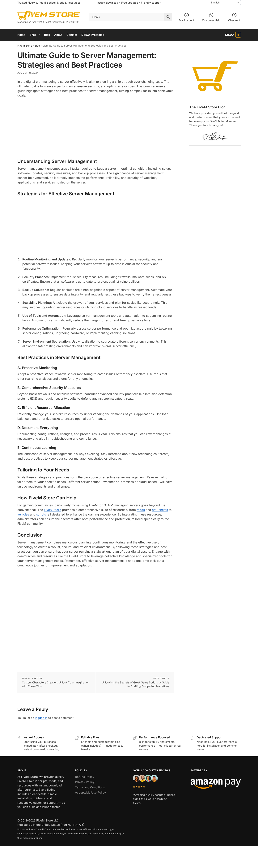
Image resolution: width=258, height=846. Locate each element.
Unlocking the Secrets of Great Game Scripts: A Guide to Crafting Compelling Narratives (135, 684)
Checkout (234, 20)
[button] (233, 35)
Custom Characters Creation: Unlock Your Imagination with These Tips (55, 684)
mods (141, 510)
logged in (41, 718)
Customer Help (211, 20)
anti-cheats (160, 510)
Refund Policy (84, 777)
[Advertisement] (95, 128)
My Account (186, 20)
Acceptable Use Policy (90, 792)
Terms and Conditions (90, 787)
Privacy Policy (84, 782)
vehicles (23, 514)
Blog (37, 45)
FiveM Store (24, 45)
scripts (41, 514)
